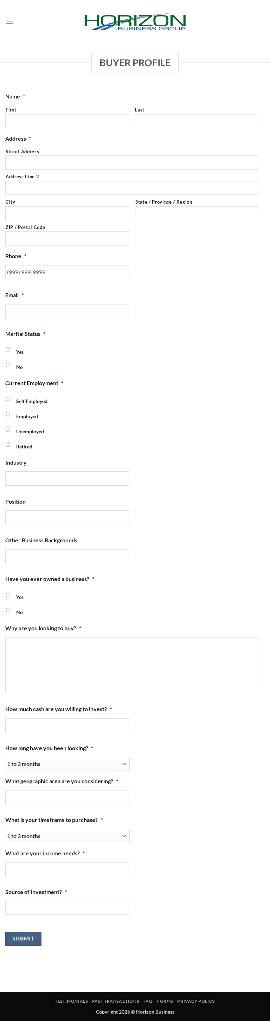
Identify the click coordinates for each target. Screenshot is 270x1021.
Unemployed (30, 431)
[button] (9, 21)
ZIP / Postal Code (25, 227)
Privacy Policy (196, 1001)
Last (140, 110)
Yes (20, 352)
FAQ (148, 1001)
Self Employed (31, 401)
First (11, 110)
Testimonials (71, 1001)
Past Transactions (115, 1001)
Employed (27, 416)
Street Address (22, 151)
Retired (24, 446)
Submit (23, 938)
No (19, 367)
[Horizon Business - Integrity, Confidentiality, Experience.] (135, 21)
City (10, 202)
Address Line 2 (22, 176)
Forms (165, 1001)
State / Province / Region (163, 202)
